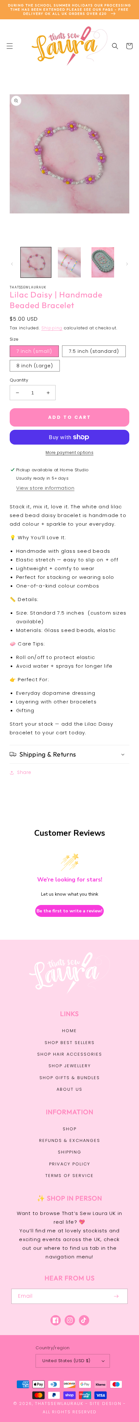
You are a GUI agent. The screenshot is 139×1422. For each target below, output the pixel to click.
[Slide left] (12, 264)
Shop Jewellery (69, 1066)
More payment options (69, 452)
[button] (10, 46)
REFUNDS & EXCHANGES (69, 1140)
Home (69, 1031)
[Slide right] (127, 264)
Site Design (106, 1403)
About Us (69, 1089)
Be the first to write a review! (69, 911)
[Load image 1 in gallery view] (36, 262)
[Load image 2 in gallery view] (69, 262)
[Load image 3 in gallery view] (103, 262)
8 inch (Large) (34, 366)
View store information (45, 488)
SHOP (70, 1129)
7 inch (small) (34, 351)
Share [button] (24, 772)
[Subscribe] (116, 1296)
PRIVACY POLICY (69, 1164)
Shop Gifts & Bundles (69, 1078)
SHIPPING (69, 1152)
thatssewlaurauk (59, 1403)
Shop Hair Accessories (69, 1054)
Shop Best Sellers (70, 1043)
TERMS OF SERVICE (69, 1175)
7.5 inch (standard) (94, 351)
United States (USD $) (66, 1361)
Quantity (19, 380)
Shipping (52, 328)
